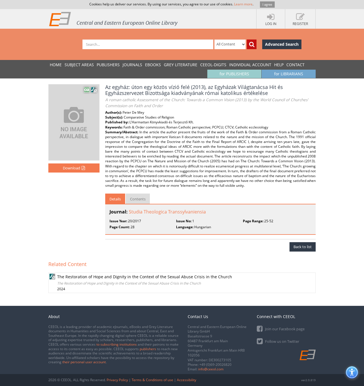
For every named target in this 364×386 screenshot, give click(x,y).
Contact (295, 64)
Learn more (243, 4)
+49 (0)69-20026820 (215, 364)
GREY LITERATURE (180, 64)
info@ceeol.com (211, 369)
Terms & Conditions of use (152, 379)
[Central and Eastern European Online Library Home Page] (113, 18)
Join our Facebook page (284, 328)
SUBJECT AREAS (79, 64)
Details (115, 199)
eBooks (153, 64)
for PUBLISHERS (234, 73)
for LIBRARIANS (288, 73)
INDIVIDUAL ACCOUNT (250, 64)
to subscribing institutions (116, 344)
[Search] (252, 44)
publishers (148, 348)
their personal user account (84, 362)
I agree (267, 4)
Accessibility (186, 379)
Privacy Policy (117, 379)
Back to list (302, 246)
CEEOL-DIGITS (213, 64)
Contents (138, 199)
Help (279, 64)
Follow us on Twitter (281, 341)
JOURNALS (132, 64)
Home (56, 64)
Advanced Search (282, 44)
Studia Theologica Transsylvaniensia (167, 212)
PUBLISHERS (108, 64)
